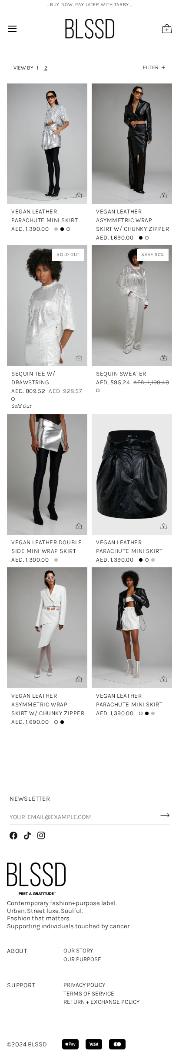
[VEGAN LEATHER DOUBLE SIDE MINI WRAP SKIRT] (47, 474)
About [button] (17, 951)
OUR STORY (78, 950)
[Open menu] (20, 28)
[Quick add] (78, 195)
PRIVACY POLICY (84, 985)
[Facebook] (13, 835)
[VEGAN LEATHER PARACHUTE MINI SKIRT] (47, 143)
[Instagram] (41, 835)
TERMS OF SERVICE (88, 993)
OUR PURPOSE (82, 959)
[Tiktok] (27, 835)
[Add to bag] (78, 357)
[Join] (162, 816)
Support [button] (21, 985)
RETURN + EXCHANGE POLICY (101, 1002)
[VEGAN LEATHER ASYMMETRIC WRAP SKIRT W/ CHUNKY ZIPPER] (132, 143)
